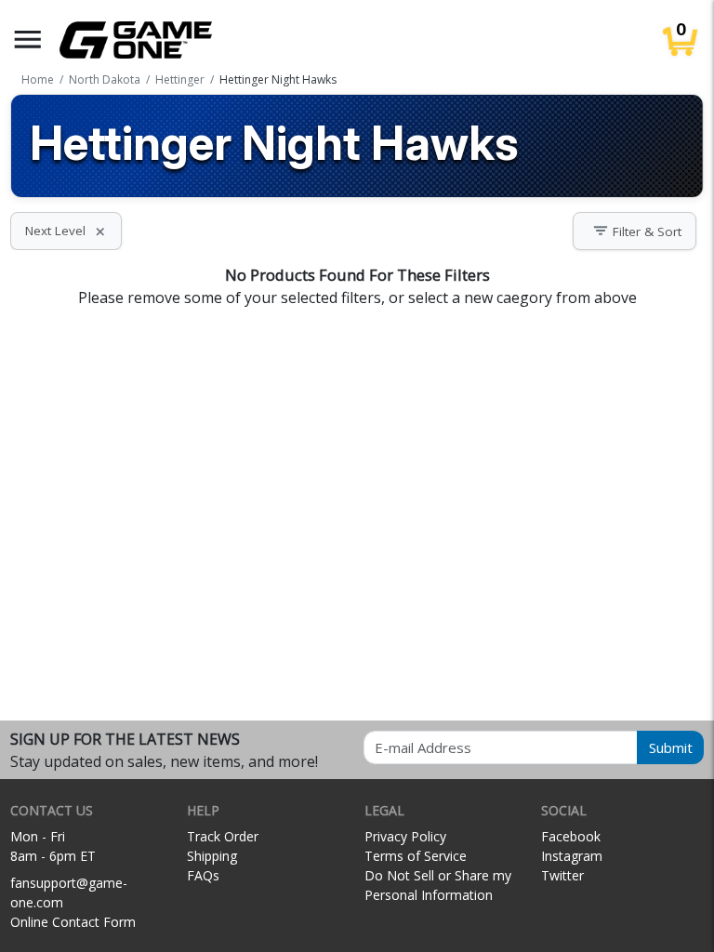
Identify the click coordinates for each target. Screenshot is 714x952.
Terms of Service (415, 856)
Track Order (222, 836)
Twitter (562, 875)
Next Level (66, 230)
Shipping (212, 856)
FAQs (203, 875)
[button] (28, 39)
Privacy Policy (405, 836)
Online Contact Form (73, 922)
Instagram (571, 856)
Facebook (571, 836)
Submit (671, 747)
